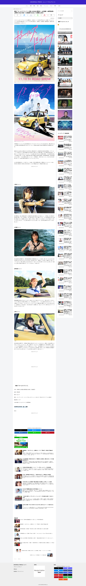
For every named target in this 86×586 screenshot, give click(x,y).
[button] (51, 15)
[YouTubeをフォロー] (58, 575)
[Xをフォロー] (58, 568)
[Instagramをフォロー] (67, 573)
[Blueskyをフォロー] (58, 570)
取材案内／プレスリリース (18, 571)
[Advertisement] (34, 173)
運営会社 (15, 569)
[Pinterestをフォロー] (58, 577)
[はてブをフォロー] (58, 573)
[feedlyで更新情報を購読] (67, 577)
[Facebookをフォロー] (67, 570)
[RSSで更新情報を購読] (63, 579)
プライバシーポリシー (18, 566)
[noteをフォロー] (67, 575)
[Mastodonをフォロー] (67, 568)
